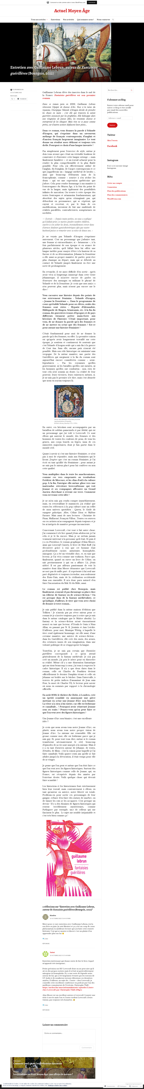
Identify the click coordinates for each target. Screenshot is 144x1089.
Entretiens (55, 20)
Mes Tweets (112, 141)
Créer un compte (114, 183)
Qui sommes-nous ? (85, 20)
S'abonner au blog (116, 99)
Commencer (91, 2)
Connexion (112, 187)
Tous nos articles (38, 20)
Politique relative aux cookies (57, 1085)
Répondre (46, 943)
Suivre (112, 125)
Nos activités (68, 20)
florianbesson (18, 89)
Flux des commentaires (117, 195)
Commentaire (87, 1048)
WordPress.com (114, 199)
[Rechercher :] (120, 90)
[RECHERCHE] (113, 19)
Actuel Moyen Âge (72, 10)
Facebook (112, 146)
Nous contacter (103, 20)
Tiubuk (52, 952)
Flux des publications (116, 191)
